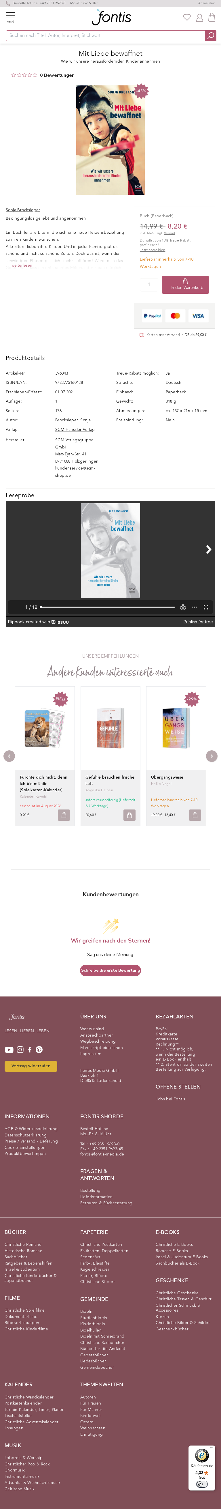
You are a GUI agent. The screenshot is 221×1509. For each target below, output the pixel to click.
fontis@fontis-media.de (102, 1154)
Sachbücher (16, 1257)
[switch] (202, 1484)
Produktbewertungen (25, 1154)
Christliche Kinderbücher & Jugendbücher (31, 1278)
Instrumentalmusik (22, 1477)
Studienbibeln (93, 1318)
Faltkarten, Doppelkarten (104, 1251)
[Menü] (211, 1449)
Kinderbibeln (92, 1324)
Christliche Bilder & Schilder (183, 1323)
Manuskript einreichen (101, 1048)
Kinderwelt (90, 1416)
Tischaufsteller (18, 1416)
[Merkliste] (187, 17)
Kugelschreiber (95, 1269)
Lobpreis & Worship (24, 1458)
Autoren (88, 1397)
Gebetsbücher (94, 1355)
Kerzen (162, 1317)
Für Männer (91, 1410)
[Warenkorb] (212, 17)
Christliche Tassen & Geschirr (184, 1299)
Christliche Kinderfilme (26, 1329)
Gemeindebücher (97, 1368)
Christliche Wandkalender (29, 1397)
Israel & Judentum (22, 1269)
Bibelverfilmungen (22, 1323)
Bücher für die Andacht (102, 1349)
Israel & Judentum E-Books (182, 1257)
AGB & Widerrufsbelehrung (31, 1129)
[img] (14, 75)
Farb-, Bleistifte (95, 1263)
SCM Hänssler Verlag (75, 430)
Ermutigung (91, 1435)
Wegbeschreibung (98, 1041)
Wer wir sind (92, 1029)
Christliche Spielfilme (25, 1310)
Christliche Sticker (97, 1282)
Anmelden (206, 3)
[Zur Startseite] (17, 1020)
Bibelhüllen (91, 1330)
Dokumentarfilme (21, 1317)
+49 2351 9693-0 (53, 3)
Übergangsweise (167, 777)
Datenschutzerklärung (26, 1135)
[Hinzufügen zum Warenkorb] (64, 815)
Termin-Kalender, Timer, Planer (34, 1410)
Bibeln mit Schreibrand (102, 1336)
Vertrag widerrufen (31, 1066)
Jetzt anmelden (152, 250)
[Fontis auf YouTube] (9, 1049)
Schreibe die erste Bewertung (110, 970)
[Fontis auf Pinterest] (39, 1049)
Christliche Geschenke (177, 1293)
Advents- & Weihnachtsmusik (32, 1483)
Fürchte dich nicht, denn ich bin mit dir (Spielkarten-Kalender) (44, 783)
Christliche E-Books (174, 1245)
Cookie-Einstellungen (25, 1148)
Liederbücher (93, 1361)
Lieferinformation (96, 1197)
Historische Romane (23, 1251)
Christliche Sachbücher (102, 1343)
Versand (169, 233)
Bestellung (90, 1191)
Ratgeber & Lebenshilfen (28, 1263)
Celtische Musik (20, 1489)
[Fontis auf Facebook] (29, 1049)
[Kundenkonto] (199, 17)
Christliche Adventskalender (32, 1422)
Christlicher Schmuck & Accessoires (178, 1308)
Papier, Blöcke (94, 1276)
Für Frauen (90, 1403)
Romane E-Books (172, 1251)
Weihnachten (92, 1428)
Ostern (87, 1422)
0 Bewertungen (57, 75)
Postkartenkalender (23, 1403)
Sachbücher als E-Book (177, 1263)
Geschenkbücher (172, 1329)
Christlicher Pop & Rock (27, 1464)
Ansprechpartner (96, 1035)
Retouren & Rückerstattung (106, 1203)
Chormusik (15, 1470)
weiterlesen (22, 265)
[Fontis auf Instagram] (20, 1049)
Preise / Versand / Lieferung (31, 1141)
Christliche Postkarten (101, 1245)
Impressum (91, 1054)
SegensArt (90, 1257)
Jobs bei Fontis (170, 1099)
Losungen (14, 1428)
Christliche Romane (23, 1245)
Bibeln (86, 1312)
